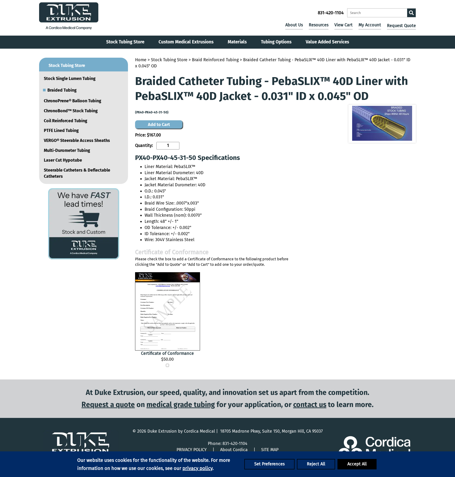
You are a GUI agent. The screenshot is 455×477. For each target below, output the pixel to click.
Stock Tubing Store (125, 42)
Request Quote (401, 25)
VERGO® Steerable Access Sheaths (77, 140)
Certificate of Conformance (167, 353)
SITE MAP (269, 449)
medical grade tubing (180, 404)
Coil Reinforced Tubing (65, 120)
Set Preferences (269, 464)
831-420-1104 (331, 12)
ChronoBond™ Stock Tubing (71, 110)
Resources (318, 25)
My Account (370, 25)
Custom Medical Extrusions (186, 42)
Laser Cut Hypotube (63, 160)
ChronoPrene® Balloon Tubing (72, 100)
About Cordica (234, 449)
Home (140, 59)
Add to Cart (159, 124)
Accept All (357, 464)
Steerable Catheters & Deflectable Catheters (77, 173)
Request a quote (108, 404)
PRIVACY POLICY (192, 449)
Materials (237, 42)
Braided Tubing (60, 89)
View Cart (343, 25)
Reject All (316, 464)
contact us (309, 404)
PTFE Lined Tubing (61, 130)
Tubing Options (276, 42)
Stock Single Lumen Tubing (70, 78)
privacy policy (197, 468)
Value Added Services (327, 42)
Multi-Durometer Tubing (67, 150)
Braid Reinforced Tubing (215, 59)
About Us (294, 25)
